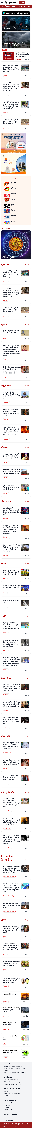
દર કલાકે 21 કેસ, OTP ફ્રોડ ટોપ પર (12, 1084)
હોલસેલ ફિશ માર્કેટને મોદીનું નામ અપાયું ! (13, 1066)
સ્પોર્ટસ (5, 633)
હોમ (2, 6)
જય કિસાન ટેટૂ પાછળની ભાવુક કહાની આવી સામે (15, 1072)
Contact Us (7, 1105)
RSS (5, 1117)
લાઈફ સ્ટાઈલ (6, 811)
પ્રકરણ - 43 (7, 1091)
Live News (18, 59)
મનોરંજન (5, 694)
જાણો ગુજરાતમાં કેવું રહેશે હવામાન (12, 1093)
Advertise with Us (9, 1103)
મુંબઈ (25, 6)
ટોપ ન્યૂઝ (8, 6)
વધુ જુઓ (27, 264)
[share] (24, 1001)
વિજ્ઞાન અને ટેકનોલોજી (8, 876)
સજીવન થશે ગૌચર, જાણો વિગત (11, 1079)
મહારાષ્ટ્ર (5, 402)
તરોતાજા (5, 986)
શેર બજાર (5, 518)
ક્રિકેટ (4, 112)
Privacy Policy (8, 1109)
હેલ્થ (4, 936)
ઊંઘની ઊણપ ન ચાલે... (9, 1096)
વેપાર (4, 578)
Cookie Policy (8, 1107)
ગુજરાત (20, 6)
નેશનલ (14, 6)
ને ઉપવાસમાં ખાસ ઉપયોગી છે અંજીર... (13, 1082)
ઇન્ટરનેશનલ (6, 753)
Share (27, 59)
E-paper (22, 2)
